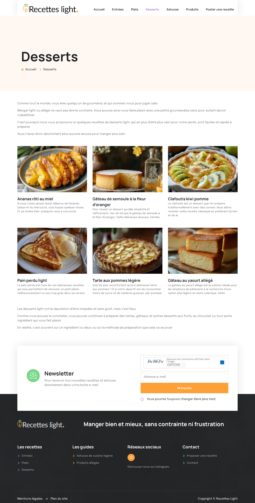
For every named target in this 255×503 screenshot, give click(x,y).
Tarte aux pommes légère (116, 280)
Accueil (99, 9)
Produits (192, 9)
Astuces (173, 9)
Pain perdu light (32, 280)
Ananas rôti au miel (35, 198)
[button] (222, 362)
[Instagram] (131, 457)
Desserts (152, 9)
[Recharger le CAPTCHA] (222, 362)
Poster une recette (220, 9)
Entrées (118, 9)
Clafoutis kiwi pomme (188, 198)
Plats (134, 9)
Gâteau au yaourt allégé (190, 280)
